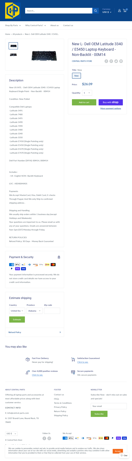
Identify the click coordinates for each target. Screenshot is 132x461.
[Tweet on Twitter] (116, 61)
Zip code (48, 305)
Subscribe (99, 414)
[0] (124, 10)
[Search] (95, 10)
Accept (118, 451)
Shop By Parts (11, 25)
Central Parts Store (82, 61)
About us (54, 25)
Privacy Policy (60, 407)
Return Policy (60, 411)
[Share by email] (121, 61)
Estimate (17, 319)
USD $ (9, 434)
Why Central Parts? (34, 25)
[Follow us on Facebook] (44, 438)
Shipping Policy (61, 415)
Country (13, 305)
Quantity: (76, 93)
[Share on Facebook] (106, 61)
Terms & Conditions (63, 403)
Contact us (68, 25)
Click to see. (82, 362)
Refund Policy (15, 332)
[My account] (119, 10)
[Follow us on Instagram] (49, 438)
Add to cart (84, 102)
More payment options (110, 108)
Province (31, 305)
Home (7, 34)
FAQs (56, 399)
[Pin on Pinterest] (111, 61)
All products (17, 34)
